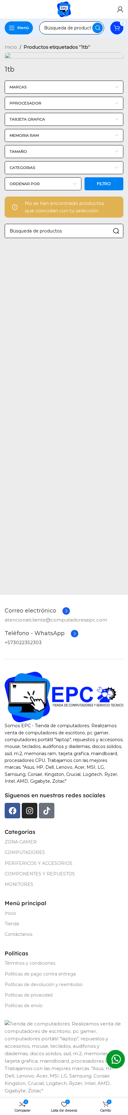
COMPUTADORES (25, 852)
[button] (115, 1059)
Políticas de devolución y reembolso (44, 984)
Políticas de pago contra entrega (40, 974)
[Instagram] (29, 810)
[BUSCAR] (97, 28)
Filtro (104, 183)
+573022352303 (23, 642)
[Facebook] (12, 810)
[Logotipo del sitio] (64, 9)
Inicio (11, 47)
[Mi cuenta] (120, 9)
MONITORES (19, 884)
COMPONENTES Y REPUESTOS (40, 874)
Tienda (12, 924)
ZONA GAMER (21, 842)
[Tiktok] (46, 810)
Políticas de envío (24, 1005)
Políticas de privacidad (29, 995)
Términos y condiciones (30, 963)
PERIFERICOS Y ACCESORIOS (38, 863)
